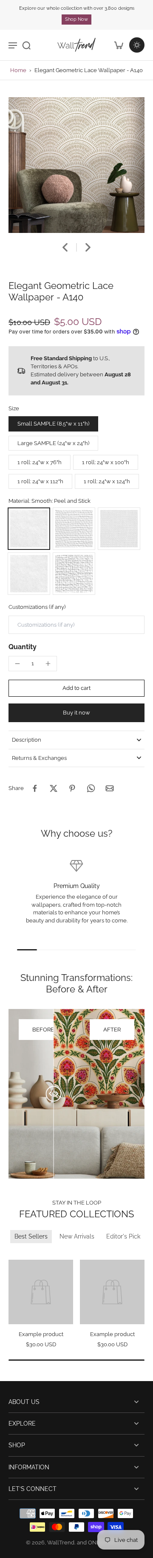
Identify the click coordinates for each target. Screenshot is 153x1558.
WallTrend (60, 1542)
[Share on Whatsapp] (91, 788)
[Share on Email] (109, 788)
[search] (26, 44)
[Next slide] (88, 247)
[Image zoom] (76, 165)
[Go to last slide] (65, 247)
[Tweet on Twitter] (53, 788)
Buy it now (76, 712)
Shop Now (76, 19)
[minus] (17, 663)
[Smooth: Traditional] (28, 573)
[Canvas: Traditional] (74, 573)
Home (18, 70)
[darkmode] (136, 45)
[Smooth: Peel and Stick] (28, 528)
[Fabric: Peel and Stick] (119, 528)
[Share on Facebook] (35, 788)
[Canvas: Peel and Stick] (74, 528)
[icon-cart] (118, 44)
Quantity (22, 647)
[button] (76, 688)
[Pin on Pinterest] (72, 788)
